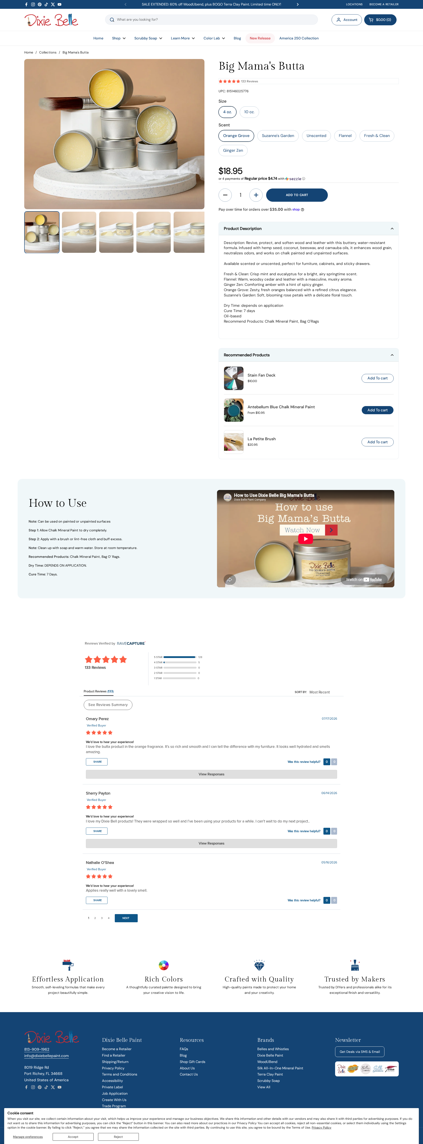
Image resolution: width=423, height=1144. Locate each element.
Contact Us (189, 1074)
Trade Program (114, 1106)
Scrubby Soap (268, 1080)
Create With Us (114, 1100)
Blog (183, 1055)
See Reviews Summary (108, 704)
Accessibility (112, 1080)
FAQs (184, 1049)
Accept (73, 1137)
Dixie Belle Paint (270, 1055)
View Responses (211, 774)
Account (350, 19)
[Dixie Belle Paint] (51, 19)
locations (354, 4)
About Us (187, 1068)
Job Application (115, 1093)
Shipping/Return (115, 1061)
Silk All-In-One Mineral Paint (280, 1068)
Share (97, 761)
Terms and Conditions (119, 1074)
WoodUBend (267, 1061)
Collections (47, 52)
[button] (380, 19)
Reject (118, 1137)
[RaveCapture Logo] (130, 643)
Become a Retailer (117, 1049)
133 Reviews (249, 81)
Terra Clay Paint (270, 1074)
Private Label (112, 1087)
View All (263, 1087)
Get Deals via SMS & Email (360, 1052)
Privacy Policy (321, 1127)
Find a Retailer (113, 1055)
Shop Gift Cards (192, 1061)
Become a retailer (384, 4)
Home (28, 52)
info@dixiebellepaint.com (46, 1055)
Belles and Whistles (273, 1049)
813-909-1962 (36, 1049)
